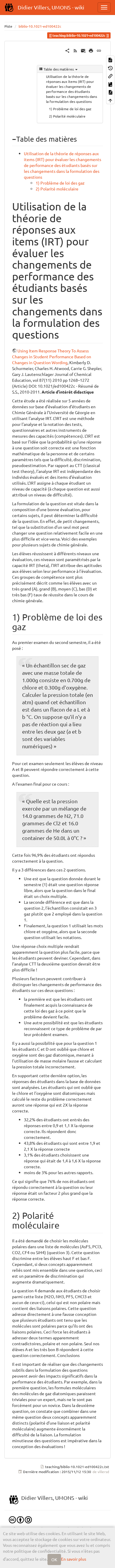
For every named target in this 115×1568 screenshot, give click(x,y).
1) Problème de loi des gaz (70, 108)
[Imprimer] (90, 50)
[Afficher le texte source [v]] (110, 59)
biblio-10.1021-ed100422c (40, 26)
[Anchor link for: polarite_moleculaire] (64, 1224)
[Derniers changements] (75, 50)
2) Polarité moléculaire (67, 116)
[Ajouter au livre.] (110, 83)
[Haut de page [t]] (110, 99)
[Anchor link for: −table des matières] (80, 138)
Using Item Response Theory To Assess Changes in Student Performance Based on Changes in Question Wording (51, 356)
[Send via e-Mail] (83, 50)
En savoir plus (73, 1559)
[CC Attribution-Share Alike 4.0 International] (20, 1519)
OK (54, 1559)
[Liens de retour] (110, 75)
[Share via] (67, 50)
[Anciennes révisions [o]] (110, 67)
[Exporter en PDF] (110, 92)
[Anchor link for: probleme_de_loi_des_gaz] (30, 626)
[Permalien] (98, 50)
